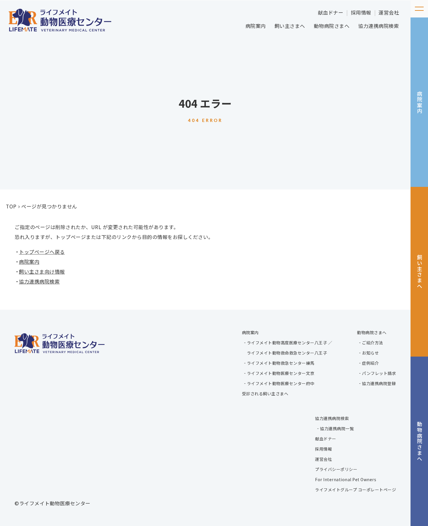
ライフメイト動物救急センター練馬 (280, 363)
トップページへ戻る (42, 251)
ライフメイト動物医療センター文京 (280, 373)
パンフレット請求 (379, 373)
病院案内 (255, 25)
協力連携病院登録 (379, 383)
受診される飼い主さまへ (265, 393)
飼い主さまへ (290, 25)
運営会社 (389, 12)
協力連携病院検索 (378, 25)
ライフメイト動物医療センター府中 (280, 383)
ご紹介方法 (372, 343)
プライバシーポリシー (336, 469)
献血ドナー (331, 12)
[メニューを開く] (419, 8)
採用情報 (361, 12)
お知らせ (370, 353)
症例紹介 (370, 363)
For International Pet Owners (345, 479)
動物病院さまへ (332, 25)
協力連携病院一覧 (337, 428)
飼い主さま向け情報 (42, 271)
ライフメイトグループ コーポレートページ (355, 490)
